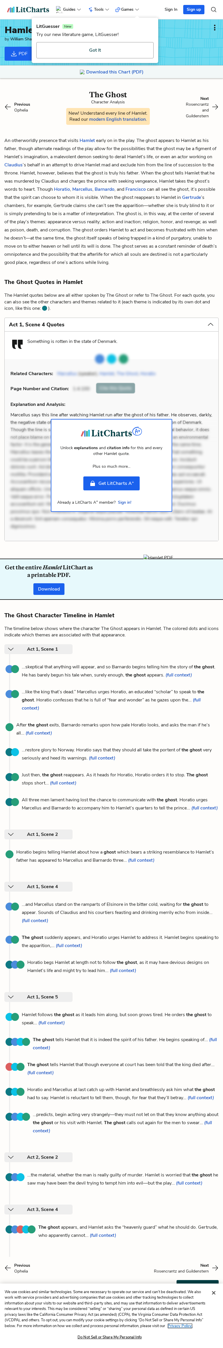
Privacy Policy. (180, 1326)
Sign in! (124, 502)
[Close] (213, 1292)
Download (49, 589)
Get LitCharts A (116, 483)
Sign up (194, 9)
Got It (95, 50)
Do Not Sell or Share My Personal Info (110, 1337)
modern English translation (117, 119)
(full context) (179, 675)
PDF (22, 54)
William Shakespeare (29, 39)
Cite (116, 388)
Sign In (171, 9)
